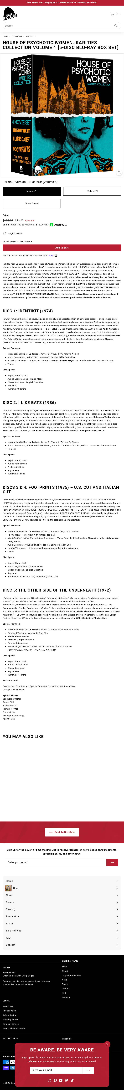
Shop (64, 967)
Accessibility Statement (14, 1028)
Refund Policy (9, 1015)
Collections (17, 36)
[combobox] (62, 25)
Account (66, 997)
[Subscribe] (88, 1070)
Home (5, 36)
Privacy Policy (9, 1011)
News (64, 980)
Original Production (71, 975)
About (65, 971)
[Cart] (112, 14)
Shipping (6, 242)
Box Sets (30, 36)
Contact (66, 988)
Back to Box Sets (64, 832)
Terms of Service (11, 1024)
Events (65, 984)
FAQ (64, 993)
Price (6, 215)
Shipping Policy (10, 1020)
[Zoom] (119, 172)
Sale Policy (8, 1006)
